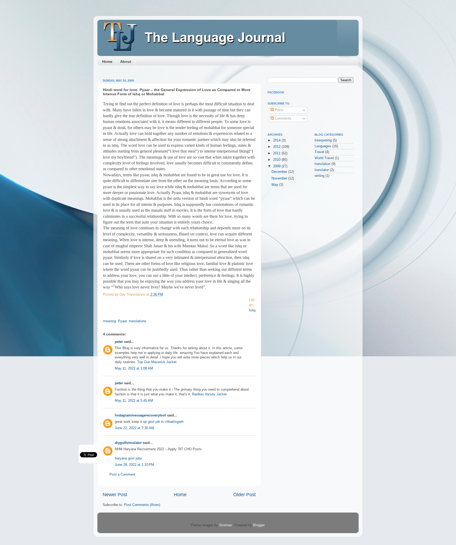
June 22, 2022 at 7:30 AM (134, 428)
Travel (319, 152)
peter (119, 342)
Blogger (258, 525)
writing (319, 176)
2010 (277, 160)
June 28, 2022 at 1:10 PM (134, 465)
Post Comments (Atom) (142, 505)
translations (137, 321)
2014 (277, 140)
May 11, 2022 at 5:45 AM (134, 400)
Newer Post (115, 494)
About (125, 61)
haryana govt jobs (128, 458)
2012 (277, 147)
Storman (225, 525)
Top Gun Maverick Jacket (157, 362)
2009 (277, 166)
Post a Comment (122, 474)
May (275, 185)
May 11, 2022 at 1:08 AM (134, 368)
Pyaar (122, 321)
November (280, 178)
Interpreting (323, 140)
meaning (109, 321)
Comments (282, 118)
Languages (323, 146)
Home (107, 61)
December (280, 172)
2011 (277, 153)
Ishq (252, 310)
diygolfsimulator (128, 443)
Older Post (244, 494)
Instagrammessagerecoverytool (140, 415)
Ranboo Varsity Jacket (209, 394)
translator (322, 170)
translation (322, 164)
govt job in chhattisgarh (165, 422)
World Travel (324, 158)
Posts (279, 110)
